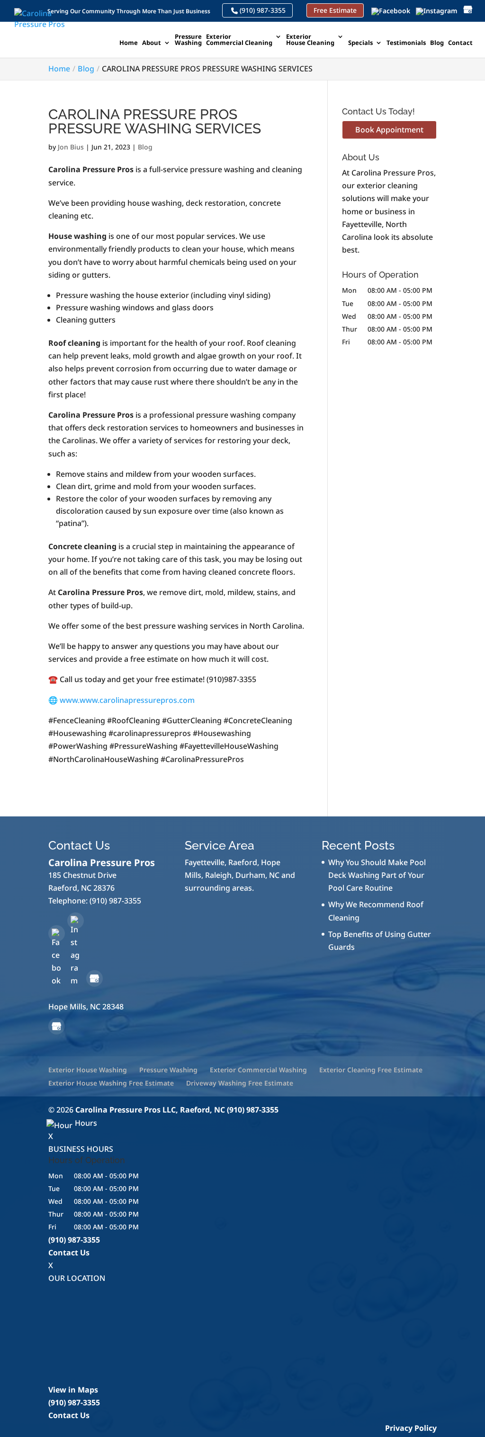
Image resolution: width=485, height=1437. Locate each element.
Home (128, 43)
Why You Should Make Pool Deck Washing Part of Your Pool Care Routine (377, 875)
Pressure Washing (188, 40)
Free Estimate (335, 10)
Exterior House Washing (87, 1069)
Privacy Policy (411, 1428)
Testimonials (406, 43)
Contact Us (69, 1252)
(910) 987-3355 (262, 10)
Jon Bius (71, 146)
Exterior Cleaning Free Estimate (370, 1069)
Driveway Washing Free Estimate (239, 1082)
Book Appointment (389, 129)
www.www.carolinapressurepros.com (127, 700)
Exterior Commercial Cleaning (239, 40)
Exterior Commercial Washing (258, 1069)
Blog (437, 43)
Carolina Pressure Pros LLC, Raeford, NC (150, 1109)
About (151, 43)
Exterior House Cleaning (310, 40)
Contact (460, 43)
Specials (360, 43)
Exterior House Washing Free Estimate (111, 1082)
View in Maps (73, 1389)
